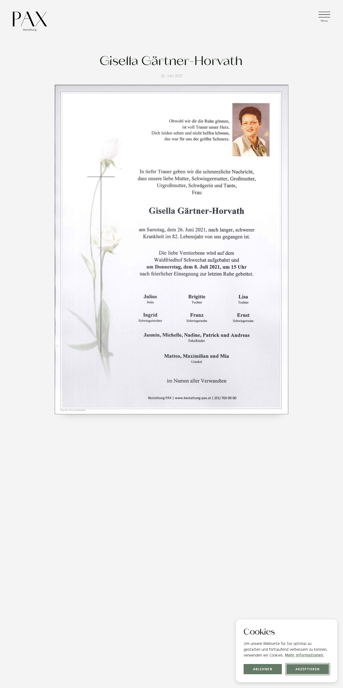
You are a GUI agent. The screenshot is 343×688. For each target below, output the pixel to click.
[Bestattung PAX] (30, 21)
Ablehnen (263, 669)
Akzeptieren (307, 669)
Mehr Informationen (304, 655)
